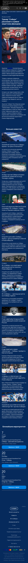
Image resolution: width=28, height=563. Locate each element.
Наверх (24, 506)
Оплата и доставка (14, 528)
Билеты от (14, 447)
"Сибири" (9, 68)
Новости (14, 515)
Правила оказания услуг (14, 532)
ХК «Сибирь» (14, 519)
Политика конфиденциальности (14, 536)
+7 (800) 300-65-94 (14, 547)
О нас (14, 525)
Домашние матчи (14, 522)
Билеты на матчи (14, 512)
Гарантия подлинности (14, 540)
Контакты (14, 543)
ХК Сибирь (5, 8)
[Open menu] (26, 8)
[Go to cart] (23, 8)
